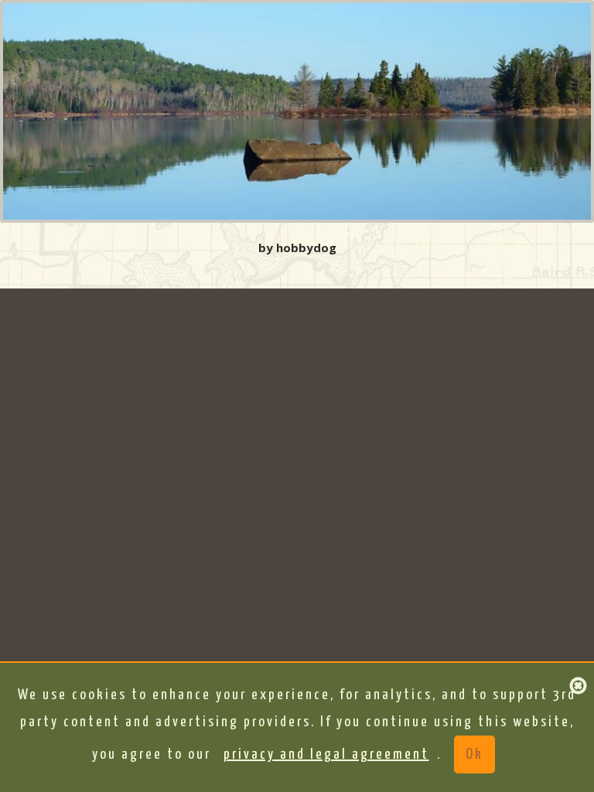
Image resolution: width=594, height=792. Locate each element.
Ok (474, 754)
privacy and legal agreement (326, 754)
